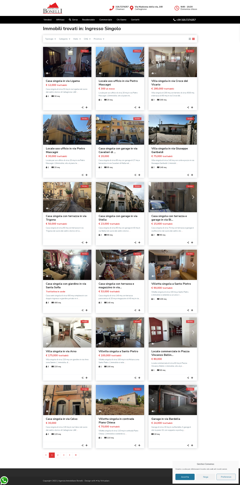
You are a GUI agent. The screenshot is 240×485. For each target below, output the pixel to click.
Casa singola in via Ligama (63, 81)
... (77, 92)
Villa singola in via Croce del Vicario (169, 82)
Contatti (135, 19)
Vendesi (48, 19)
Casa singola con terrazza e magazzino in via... (116, 285)
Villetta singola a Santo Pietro (171, 284)
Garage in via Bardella (165, 419)
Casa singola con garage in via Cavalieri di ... (118, 150)
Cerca (75, 19)
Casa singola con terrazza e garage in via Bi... (169, 218)
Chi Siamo (121, 19)
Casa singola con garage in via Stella (118, 218)
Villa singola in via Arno (61, 351)
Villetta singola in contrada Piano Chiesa (116, 420)
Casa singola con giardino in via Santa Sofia (66, 285)
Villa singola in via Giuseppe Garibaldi (169, 150)
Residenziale (88, 19)
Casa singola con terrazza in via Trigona (66, 218)
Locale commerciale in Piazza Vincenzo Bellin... (170, 353)
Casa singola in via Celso (62, 419)
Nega (205, 477)
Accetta (185, 477)
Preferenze (226, 477)
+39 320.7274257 (186, 20)
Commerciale (105, 19)
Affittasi (60, 19)
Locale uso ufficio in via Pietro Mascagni (118, 82)
